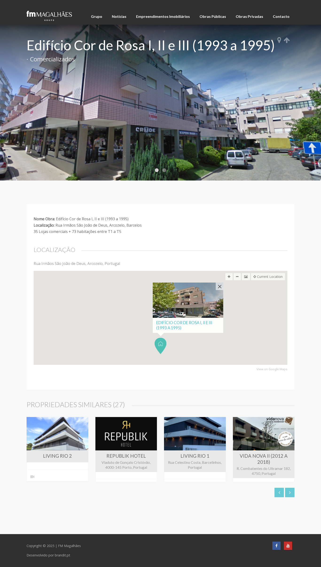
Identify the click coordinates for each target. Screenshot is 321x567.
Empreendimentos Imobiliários (163, 16)
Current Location (269, 276)
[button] (160, 346)
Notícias (119, 16)
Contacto (281, 16)
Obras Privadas (249, 16)
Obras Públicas (213, 16)
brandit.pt (62, 555)
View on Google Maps (272, 369)
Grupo (96, 16)
